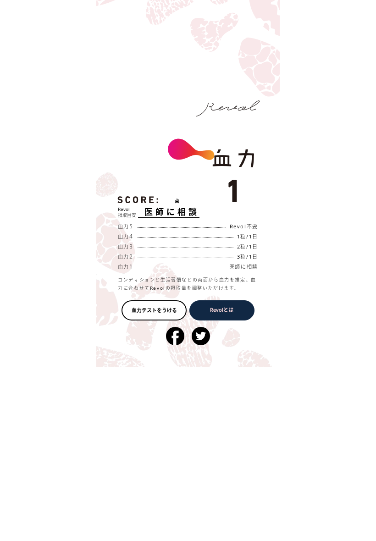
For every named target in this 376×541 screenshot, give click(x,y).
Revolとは (221, 309)
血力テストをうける (154, 310)
